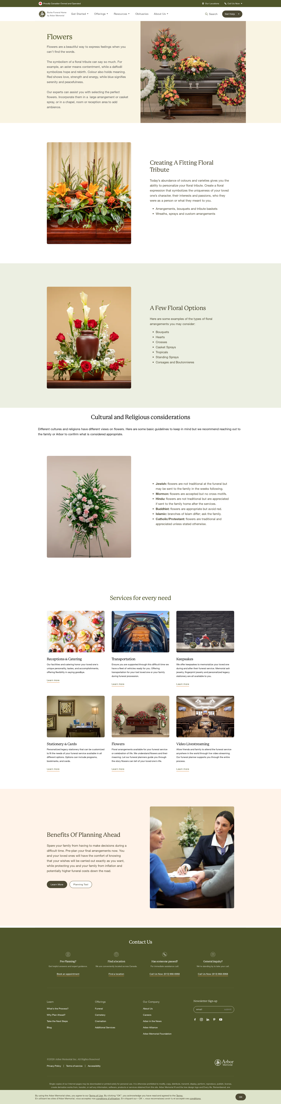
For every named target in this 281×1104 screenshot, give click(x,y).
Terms (179, 1095)
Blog (49, 1027)
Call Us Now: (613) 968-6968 (165, 974)
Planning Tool (80, 884)
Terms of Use (96, 1095)
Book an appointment (68, 974)
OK (240, 1097)
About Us (148, 1008)
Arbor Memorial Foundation (157, 1033)
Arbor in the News (152, 1021)
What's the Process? (57, 1008)
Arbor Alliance (150, 1027)
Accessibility (94, 1065)
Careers (147, 1014)
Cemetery (100, 1014)
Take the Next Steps (57, 1021)
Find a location (116, 974)
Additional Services (105, 1027)
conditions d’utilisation (108, 1098)
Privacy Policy (54, 1065)
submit (227, 1009)
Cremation (100, 1021)
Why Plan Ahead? (56, 1014)
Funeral (99, 1008)
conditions (195, 1098)
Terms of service (74, 1065)
